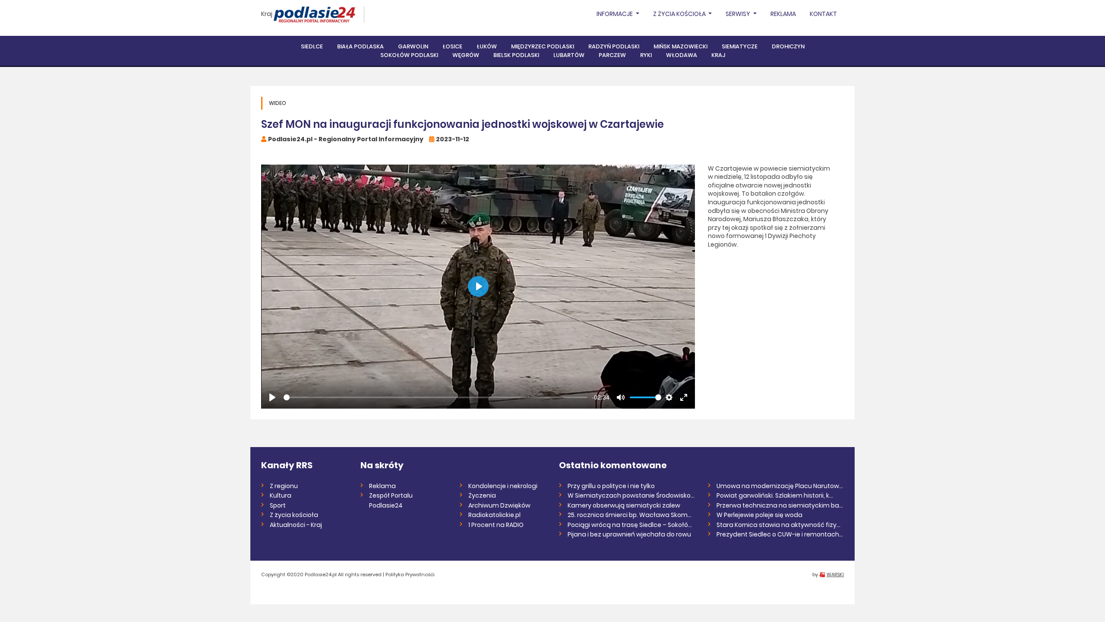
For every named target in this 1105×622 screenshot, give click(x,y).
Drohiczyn (788, 46)
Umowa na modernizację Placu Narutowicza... (780, 486)
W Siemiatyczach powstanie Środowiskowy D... (631, 495)
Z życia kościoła (294, 515)
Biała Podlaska (360, 46)
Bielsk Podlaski (516, 55)
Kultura (280, 495)
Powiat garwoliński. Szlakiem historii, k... (775, 495)
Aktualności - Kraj (296, 524)
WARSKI (835, 574)
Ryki (646, 55)
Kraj (266, 14)
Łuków (487, 46)
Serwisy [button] (738, 14)
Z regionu (284, 486)
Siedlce (312, 46)
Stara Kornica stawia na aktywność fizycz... (780, 524)
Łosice (452, 46)
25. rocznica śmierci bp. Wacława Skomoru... (631, 515)
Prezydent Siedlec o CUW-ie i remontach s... (780, 534)
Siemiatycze (740, 46)
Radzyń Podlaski (613, 46)
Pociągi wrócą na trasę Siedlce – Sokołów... (631, 524)
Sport (278, 505)
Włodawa (681, 55)
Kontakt (823, 14)
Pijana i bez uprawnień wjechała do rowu (629, 534)
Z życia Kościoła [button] (680, 14)
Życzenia (482, 495)
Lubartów (568, 55)
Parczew (612, 55)
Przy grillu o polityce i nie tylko (611, 486)
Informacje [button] (615, 14)
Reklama (783, 14)
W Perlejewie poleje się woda (759, 515)
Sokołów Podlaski (409, 55)
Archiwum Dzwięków (499, 505)
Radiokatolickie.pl (494, 515)
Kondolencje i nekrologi (502, 486)
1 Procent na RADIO (496, 524)
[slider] (435, 397)
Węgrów (465, 55)
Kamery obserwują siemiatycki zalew (624, 505)
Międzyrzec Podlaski (542, 46)
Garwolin (413, 46)
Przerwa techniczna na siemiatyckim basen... (780, 505)
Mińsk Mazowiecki (680, 46)
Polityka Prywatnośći (410, 574)
